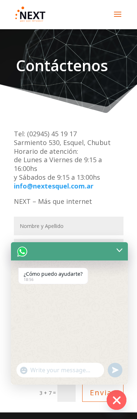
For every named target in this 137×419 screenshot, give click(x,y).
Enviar (103, 392)
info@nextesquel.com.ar (54, 186)
